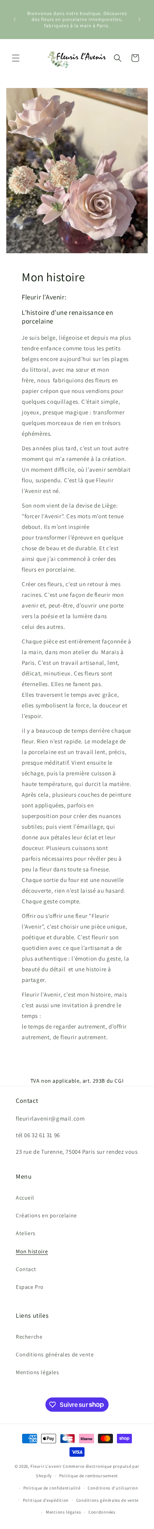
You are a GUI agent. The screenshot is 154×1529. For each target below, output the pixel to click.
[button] (15, 58)
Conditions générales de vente (55, 1354)
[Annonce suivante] (139, 19)
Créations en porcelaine (46, 1215)
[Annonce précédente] (14, 19)
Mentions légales (37, 1372)
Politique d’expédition (46, 1500)
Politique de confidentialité (52, 1488)
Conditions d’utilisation (113, 1488)
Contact (26, 1269)
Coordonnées (102, 1512)
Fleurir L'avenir (46, 1466)
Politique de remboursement (88, 1475)
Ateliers (26, 1233)
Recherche (29, 1336)
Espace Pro (30, 1286)
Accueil (25, 1197)
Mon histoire (32, 1251)
